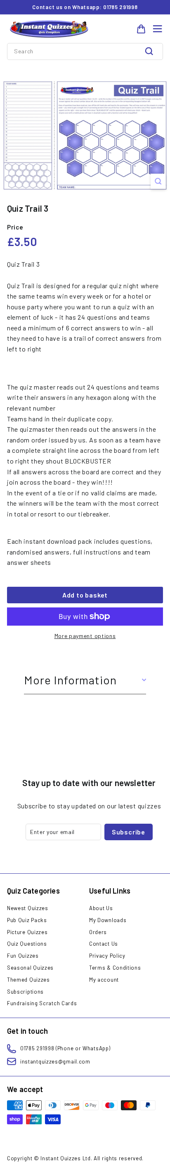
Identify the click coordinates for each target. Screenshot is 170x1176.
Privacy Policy (107, 955)
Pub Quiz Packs (27, 920)
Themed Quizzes (28, 979)
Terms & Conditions (115, 967)
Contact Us (103, 943)
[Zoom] (158, 181)
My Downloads (107, 920)
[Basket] (141, 29)
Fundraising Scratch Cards (42, 1003)
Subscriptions (25, 991)
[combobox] (85, 51)
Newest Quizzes (27, 908)
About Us (101, 908)
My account (104, 979)
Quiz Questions (27, 943)
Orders (98, 932)
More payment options (85, 635)
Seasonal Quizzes (30, 967)
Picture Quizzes (27, 932)
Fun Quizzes (23, 955)
